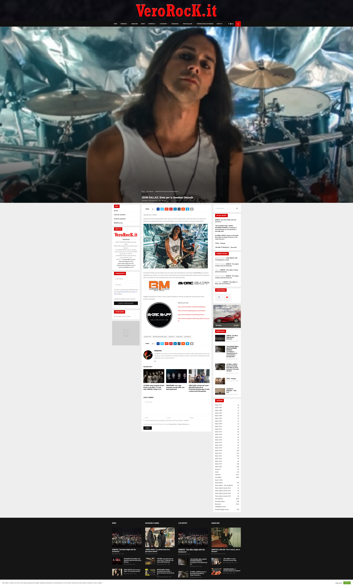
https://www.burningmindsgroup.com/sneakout (191, 310)
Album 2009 (218, 424)
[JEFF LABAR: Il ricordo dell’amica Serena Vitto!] (216, 561)
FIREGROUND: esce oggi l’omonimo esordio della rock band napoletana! (175, 387)
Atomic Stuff (147, 336)
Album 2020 (218, 450)
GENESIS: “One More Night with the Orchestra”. (232, 337)
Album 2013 (218, 432)
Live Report (163, 24)
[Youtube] (231, 24)
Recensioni (175, 24)
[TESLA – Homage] (220, 381)
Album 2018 (218, 445)
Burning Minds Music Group (160, 336)
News (216, 480)
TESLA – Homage (220, 243)
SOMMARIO (123, 24)
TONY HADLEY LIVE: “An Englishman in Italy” (226, 259)
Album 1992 (218, 418)
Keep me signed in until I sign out (125, 299)
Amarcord (134, 24)
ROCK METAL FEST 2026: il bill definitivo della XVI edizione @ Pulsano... (132, 560)
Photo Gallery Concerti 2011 (223, 488)
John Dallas (187, 336)
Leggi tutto (338, 583)
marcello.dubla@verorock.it (126, 267)
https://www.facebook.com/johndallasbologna (191, 307)
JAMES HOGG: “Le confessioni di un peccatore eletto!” (157, 551)
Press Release (145, 194)
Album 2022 (218, 456)
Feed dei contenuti (119, 214)
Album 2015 (218, 437)
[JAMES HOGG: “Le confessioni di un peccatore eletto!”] (160, 537)
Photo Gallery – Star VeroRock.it (224, 485)
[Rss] (233, 24)
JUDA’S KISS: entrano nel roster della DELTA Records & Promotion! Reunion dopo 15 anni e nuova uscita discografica (199, 388)
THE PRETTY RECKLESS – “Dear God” (226, 247)
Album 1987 (218, 413)
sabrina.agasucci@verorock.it (126, 263)
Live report (182, 523)
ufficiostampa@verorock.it (126, 261)
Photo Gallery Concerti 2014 (223, 493)
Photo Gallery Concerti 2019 (223, 496)
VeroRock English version (205, 24)
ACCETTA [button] (347, 583)
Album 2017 (218, 442)
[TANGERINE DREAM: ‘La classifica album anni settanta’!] (216, 571)
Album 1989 (218, 415)
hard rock (171, 336)
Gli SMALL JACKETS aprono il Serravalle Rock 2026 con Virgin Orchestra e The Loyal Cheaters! (226, 237)
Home (115, 24)
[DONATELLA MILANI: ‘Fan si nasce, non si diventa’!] (226, 537)
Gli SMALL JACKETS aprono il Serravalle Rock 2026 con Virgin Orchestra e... (198, 573)
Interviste (151, 24)
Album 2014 (218, 434)
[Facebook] (229, 24)
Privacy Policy (172, 424)
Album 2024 (218, 461)
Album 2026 (218, 466)
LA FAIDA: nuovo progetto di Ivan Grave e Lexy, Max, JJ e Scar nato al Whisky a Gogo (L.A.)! (153, 387)
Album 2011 (218, 426)
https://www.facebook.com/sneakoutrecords (191, 314)
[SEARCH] (237, 208)
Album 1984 (218, 410)
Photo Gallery (187, 24)
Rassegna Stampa (152, 523)
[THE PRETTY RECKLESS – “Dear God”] (220, 391)
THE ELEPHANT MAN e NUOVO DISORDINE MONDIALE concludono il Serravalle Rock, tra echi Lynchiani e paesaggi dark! (226, 228)
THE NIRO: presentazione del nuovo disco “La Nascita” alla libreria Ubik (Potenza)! (165, 560)
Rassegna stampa (220, 501)
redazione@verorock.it (129, 259)
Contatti (219, 24)
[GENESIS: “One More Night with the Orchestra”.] (220, 338)
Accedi (116, 210)
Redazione (145, 200)
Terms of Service (182, 424)
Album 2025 (218, 464)
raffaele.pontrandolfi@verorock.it (126, 265)
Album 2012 (218, 429)
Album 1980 (218, 407)
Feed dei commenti (120, 219)
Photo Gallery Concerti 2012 (223, 490)
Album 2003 (218, 421)
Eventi (143, 24)
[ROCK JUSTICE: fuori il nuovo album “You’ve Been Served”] (117, 572)
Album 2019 (218, 448)
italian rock (179, 336)
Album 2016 (218, 440)
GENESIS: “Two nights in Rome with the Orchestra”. (227, 265)
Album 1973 (218, 405)
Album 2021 (218, 453)
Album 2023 (218, 458)
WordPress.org (118, 223)
